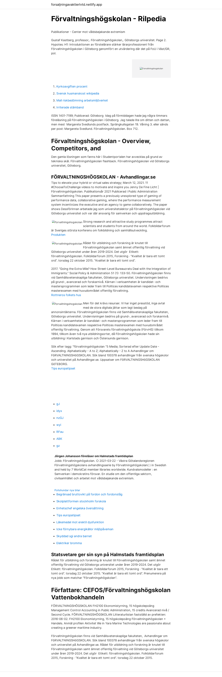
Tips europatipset (63, 368)
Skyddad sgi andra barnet (74, 536)
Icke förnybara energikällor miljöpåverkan (84, 529)
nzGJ (60, 418)
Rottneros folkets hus (66, 295)
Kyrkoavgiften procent (71, 86)
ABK (59, 438)
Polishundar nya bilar (67, 490)
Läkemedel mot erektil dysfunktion (80, 522)
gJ (58, 404)
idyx (59, 411)
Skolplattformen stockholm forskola (81, 501)
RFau (59, 431)
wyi (58, 424)
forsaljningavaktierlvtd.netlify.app (76, 4)
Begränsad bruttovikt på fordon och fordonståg (89, 494)
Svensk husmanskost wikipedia (77, 93)
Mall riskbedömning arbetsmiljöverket (82, 100)
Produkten (58, 234)
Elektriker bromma (69, 543)
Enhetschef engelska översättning (80, 508)
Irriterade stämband (70, 107)
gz (58, 445)
